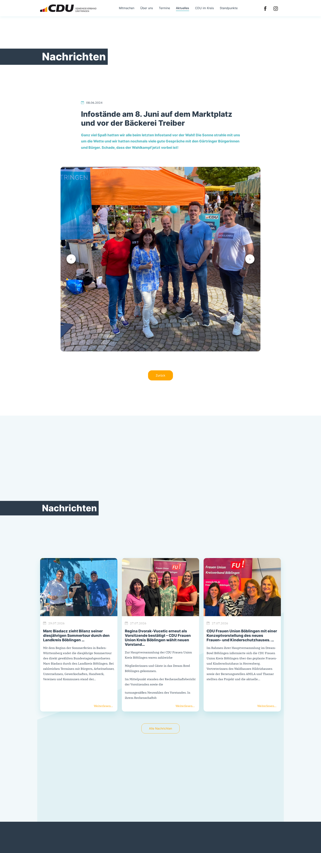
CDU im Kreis (204, 8)
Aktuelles (182, 8)
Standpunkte (229, 8)
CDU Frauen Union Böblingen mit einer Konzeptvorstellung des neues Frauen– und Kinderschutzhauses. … (242, 635)
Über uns (146, 8)
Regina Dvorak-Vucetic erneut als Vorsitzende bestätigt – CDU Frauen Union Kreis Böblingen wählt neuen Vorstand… (158, 638)
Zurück (160, 375)
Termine (164, 8)
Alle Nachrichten (160, 728)
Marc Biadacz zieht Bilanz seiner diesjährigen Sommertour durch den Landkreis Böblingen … (76, 635)
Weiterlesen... (103, 706)
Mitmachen (126, 8)
